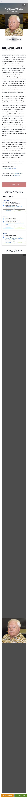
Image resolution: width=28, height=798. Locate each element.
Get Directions (8, 210)
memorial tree (18, 173)
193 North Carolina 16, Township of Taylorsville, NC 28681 (14, 207)
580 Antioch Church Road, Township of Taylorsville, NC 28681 (14, 239)
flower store (17, 175)
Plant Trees (20, 210)
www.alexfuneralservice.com (9, 168)
